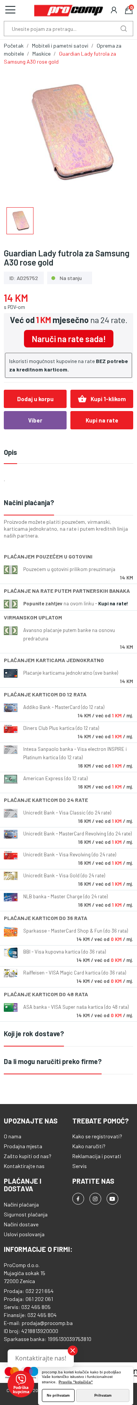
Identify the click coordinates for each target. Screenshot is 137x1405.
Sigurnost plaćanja (26, 1214)
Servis (79, 1166)
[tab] (68, 503)
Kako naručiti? (88, 1146)
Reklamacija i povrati (96, 1156)
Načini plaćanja (21, 1204)
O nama (12, 1136)
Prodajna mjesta (23, 1146)
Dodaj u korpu (35, 398)
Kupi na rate (102, 420)
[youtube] (112, 1199)
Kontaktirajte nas (24, 1166)
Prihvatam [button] (103, 1395)
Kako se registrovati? (97, 1136)
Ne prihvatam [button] (58, 1395)
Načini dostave (21, 1224)
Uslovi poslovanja (24, 1234)
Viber (35, 420)
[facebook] (78, 1199)
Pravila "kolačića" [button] (76, 1382)
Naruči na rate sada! (69, 339)
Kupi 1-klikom (102, 398)
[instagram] (95, 1199)
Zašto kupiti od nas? (27, 1156)
